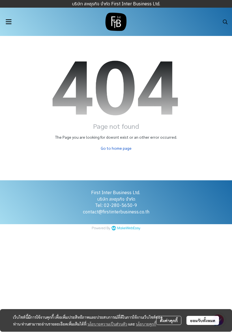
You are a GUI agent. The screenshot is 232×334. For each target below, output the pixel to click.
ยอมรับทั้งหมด (202, 320)
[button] (225, 22)
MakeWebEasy (128, 228)
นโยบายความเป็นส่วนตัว (107, 323)
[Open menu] (8, 21)
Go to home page (116, 148)
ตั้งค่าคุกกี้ (169, 320)
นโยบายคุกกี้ (146, 323)
